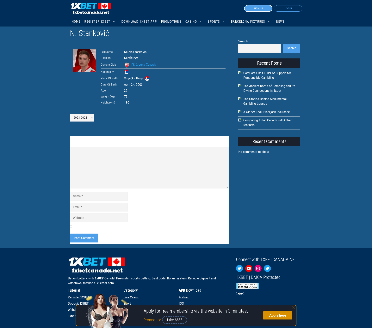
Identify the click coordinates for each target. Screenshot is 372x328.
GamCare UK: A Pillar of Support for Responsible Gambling (267, 75)
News (280, 21)
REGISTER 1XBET (97, 21)
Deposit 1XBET (78, 303)
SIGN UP (258, 8)
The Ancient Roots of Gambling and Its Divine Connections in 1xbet (269, 88)
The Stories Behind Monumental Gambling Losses (265, 101)
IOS (181, 303)
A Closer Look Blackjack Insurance (266, 112)
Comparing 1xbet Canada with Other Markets (267, 122)
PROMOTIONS (171, 21)
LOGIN (288, 8)
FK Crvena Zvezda (143, 65)
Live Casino (131, 297)
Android (184, 297)
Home (76, 21)
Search (243, 41)
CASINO (191, 21)
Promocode (153, 320)
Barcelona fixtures (248, 21)
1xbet (72, 316)
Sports (214, 21)
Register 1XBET (78, 297)
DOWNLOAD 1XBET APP (139, 21)
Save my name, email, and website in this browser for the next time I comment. (127, 226)
